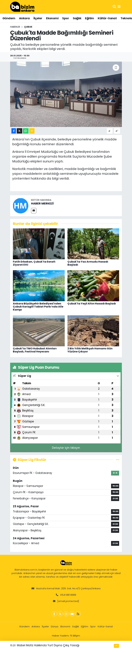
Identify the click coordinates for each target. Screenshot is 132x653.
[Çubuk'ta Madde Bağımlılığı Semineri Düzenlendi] (66, 94)
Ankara (24, 18)
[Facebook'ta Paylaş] (13, 131)
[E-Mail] (33, 210)
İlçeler (37, 18)
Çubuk (28, 26)
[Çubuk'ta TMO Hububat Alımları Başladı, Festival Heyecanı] (39, 331)
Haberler (15, 26)
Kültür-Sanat (107, 18)
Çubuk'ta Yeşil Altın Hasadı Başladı (91, 303)
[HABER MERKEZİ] (20, 205)
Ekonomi (52, 18)
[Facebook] (54, 613)
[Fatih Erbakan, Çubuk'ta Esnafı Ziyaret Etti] (39, 244)
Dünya (54, 626)
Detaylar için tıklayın (66, 448)
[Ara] (114, 7)
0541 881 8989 (68, 595)
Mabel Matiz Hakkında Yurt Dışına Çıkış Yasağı (48, 645)
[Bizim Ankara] (22, 7)
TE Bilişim (75, 635)
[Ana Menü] (119, 7)
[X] (60, 613)
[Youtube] (72, 613)
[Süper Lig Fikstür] (117, 460)
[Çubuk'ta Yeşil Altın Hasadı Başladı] (93, 286)
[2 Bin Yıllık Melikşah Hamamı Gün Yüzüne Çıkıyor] (93, 331)
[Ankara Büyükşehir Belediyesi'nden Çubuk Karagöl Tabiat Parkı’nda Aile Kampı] (39, 286)
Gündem (8, 18)
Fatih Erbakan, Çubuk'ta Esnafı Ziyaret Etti (34, 263)
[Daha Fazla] (31, 131)
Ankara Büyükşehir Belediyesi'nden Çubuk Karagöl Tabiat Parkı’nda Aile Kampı (38, 306)
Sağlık (77, 18)
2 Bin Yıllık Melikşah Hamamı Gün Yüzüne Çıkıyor (90, 350)
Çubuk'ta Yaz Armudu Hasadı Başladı (87, 263)
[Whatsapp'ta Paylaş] (25, 131)
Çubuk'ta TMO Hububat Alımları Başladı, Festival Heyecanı (35, 350)
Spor (65, 18)
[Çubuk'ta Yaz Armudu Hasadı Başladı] (93, 244)
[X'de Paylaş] (19, 131)
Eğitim (89, 18)
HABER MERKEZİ (42, 203)
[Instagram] (66, 613)
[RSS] (78, 613)
